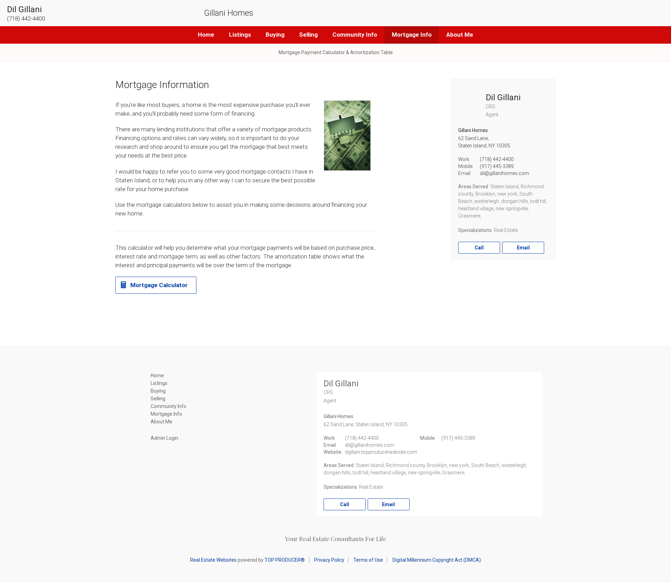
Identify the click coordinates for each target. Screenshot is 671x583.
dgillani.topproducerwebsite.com (381, 452)
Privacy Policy (329, 560)
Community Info (354, 34)
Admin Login (164, 438)
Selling (308, 34)
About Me (459, 34)
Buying (275, 34)
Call (479, 247)
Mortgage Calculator (159, 285)
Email (523, 247)
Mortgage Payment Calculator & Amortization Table (336, 52)
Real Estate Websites (213, 560)
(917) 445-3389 (497, 166)
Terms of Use (368, 560)
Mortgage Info (412, 34)
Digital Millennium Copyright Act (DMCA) (436, 560)
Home (206, 34)
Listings (240, 34)
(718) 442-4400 (497, 159)
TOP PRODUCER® (285, 560)
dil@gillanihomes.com (504, 173)
